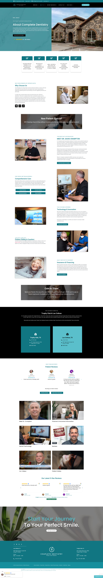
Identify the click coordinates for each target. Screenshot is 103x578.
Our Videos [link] (35, 460)
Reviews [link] (68, 435)
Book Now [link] (69, 5)
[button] (81, 379)
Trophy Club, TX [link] (35, 337)
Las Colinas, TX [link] (16, 548)
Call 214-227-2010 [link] (51, 125)
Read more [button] (51, 385)
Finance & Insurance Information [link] (68, 410)
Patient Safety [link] (68, 460)
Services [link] (35, 5)
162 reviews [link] (54, 497)
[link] (18, 1)
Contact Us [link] (61, 5)
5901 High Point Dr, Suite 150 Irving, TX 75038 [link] (19, 551)
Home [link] (14, 17)
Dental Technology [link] (35, 435)
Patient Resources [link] (51, 5)
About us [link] (42, 5)
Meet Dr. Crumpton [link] (35, 410)
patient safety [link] (17, 242)
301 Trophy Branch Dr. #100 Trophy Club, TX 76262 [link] (83, 551)
